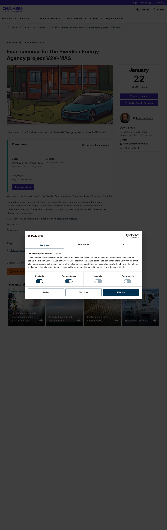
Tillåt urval (83, 292)
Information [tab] (83, 244)
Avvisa (46, 292)
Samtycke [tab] (44, 245)
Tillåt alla (121, 292)
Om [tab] (122, 244)
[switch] (69, 281)
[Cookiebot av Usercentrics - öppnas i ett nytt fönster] (128, 236)
